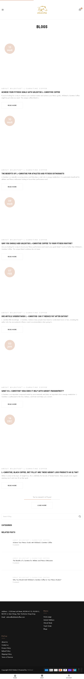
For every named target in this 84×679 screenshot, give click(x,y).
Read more (12, 105)
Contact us (5, 645)
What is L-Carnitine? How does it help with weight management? (33, 391)
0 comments (16, 545)
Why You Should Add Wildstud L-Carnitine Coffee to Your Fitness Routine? (37, 580)
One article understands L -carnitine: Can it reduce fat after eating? (35, 316)
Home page (47, 617)
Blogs (45, 629)
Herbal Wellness (49, 620)
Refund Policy (6, 651)
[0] (80, 10)
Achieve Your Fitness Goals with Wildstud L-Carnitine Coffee (32, 542)
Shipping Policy (7, 654)
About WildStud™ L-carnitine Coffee (31, 540)
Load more (42, 505)
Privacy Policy (6, 648)
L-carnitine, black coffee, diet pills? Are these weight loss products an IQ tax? (40, 472)
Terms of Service (7, 657)
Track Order (48, 626)
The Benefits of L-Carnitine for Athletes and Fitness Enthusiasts (33, 561)
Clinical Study (48, 623)
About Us (5, 642)
